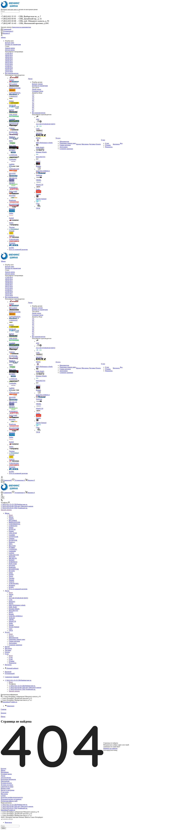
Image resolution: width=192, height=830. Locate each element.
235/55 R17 (9, 70)
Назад (11, 515)
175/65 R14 (9, 53)
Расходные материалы (8, 779)
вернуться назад (111, 750)
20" (33, 107)
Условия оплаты (6, 783)
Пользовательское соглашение (11, 799)
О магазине (5, 792)
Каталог (3, 768)
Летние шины (10, 50)
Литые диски (36, 89)
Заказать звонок (6, 510)
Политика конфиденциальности (12, 797)
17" (33, 102)
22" (33, 111)
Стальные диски (37, 91)
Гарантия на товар (7, 786)
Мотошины (5, 772)
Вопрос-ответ (5, 788)
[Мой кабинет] (1, 35)
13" (33, 95)
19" (33, 105)
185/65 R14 (9, 55)
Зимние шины (10, 48)
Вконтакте (10, 706)
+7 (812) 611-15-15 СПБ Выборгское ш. (14, 504)
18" (33, 104)
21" (33, 109)
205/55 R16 (9, 62)
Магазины (4, 794)
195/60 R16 (9, 59)
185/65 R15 (9, 57)
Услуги (11, 636)
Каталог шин (9, 42)
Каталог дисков (37, 84)
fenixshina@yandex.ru (10, 702)
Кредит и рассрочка (7, 790)
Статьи (3, 795)
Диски (11, 594)
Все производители (11, 73)
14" (33, 96)
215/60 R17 (9, 66)
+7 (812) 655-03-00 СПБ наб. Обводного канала (17, 506)
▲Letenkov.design (7, 819)
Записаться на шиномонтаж (21, 27)
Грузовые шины (6, 774)
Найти (3, 828)
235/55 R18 (9, 71)
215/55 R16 (9, 64)
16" (33, 100)
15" (33, 98)
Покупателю (5, 781)
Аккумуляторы (6, 777)
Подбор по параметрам (13, 44)
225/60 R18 (9, 68)
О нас (11, 657)
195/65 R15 (9, 61)
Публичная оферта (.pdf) (9, 801)
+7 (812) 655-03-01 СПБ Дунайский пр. (14, 508)
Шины (11, 517)
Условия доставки (7, 785)
